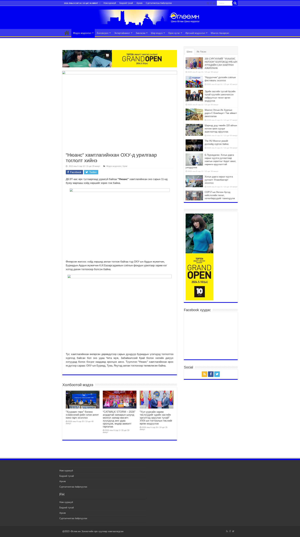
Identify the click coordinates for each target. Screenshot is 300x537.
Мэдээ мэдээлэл (82, 33)
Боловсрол (103, 33)
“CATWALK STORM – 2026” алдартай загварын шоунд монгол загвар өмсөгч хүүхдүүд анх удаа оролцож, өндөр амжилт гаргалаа (119, 419)
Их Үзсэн (201, 51)
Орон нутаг (174, 33)
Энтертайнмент (122, 33)
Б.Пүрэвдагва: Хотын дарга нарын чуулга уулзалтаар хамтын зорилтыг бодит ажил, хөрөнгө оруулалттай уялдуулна (211, 161)
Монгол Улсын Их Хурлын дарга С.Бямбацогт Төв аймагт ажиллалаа (221, 113)
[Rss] (208, 3)
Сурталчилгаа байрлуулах (159, 3)
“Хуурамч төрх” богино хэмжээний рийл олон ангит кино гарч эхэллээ (82, 414)
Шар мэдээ (157, 33)
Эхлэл (66, 32)
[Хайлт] (235, 3)
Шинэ (189, 51)
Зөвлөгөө (140, 33)
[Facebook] (211, 3)
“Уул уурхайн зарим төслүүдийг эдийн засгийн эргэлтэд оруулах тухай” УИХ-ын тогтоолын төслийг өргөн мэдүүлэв (156, 417)
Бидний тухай (126, 3)
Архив (139, 3)
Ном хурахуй (109, 3)
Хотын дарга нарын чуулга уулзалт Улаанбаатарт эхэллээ (219, 179)
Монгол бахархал (220, 33)
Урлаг (124, 166)
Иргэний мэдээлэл (195, 33)
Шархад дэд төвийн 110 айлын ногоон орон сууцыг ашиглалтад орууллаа (221, 128)
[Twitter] (214, 3)
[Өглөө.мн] (150, 17)
